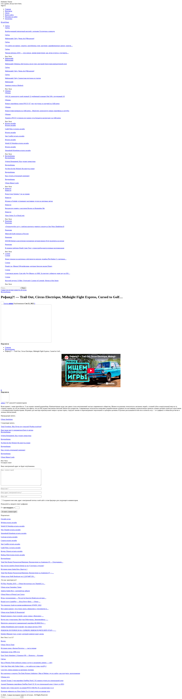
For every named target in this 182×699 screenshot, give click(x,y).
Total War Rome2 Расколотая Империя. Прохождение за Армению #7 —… (27, 573)
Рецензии (8, 221)
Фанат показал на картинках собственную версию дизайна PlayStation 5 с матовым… (35, 259)
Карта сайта (9, 15)
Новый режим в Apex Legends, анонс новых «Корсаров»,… (22, 616)
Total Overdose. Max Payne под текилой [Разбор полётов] (21, 426)
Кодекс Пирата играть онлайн (11, 551)
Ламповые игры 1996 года (10, 652)
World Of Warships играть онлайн (17, 143)
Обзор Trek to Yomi (7, 645)
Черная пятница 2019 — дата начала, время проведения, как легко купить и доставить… (37, 53)
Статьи (7, 253)
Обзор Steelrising (7, 419)
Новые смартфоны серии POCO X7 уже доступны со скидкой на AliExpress (32, 103)
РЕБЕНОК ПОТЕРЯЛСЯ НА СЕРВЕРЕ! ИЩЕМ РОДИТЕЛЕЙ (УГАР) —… (28, 630)
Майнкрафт (9, 58)
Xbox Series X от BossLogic (15, 215)
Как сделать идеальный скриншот (17, 176)
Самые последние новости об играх (14, 290)
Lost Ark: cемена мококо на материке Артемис (17, 670)
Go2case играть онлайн (9, 537)
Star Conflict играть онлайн (14, 136)
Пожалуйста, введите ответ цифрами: (14, 504)
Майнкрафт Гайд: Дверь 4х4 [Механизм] (19, 38)
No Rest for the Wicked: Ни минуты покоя (19, 169)
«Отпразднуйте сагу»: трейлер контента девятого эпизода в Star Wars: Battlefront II (34, 226)
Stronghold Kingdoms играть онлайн (18, 150)
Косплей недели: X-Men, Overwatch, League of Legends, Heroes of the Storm (31, 280)
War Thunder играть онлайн (11, 530)
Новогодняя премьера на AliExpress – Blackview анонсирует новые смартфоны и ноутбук (37, 111)
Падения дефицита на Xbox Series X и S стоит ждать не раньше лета (25, 691)
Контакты (8, 11)
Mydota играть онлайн (9, 522)
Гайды (7, 26)
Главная (8, 9)
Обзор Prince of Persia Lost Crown (13, 594)
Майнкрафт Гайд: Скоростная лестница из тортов (23, 78)
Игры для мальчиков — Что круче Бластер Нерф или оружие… (23, 598)
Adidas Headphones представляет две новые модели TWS (21, 627)
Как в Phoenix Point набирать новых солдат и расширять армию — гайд (26, 663)
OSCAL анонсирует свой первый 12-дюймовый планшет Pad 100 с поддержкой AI (35, 96)
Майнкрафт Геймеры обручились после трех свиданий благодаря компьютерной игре (36, 64)
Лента (7, 13)
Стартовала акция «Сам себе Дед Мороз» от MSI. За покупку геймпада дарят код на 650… (37, 273)
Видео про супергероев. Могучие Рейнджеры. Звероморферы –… (24, 619)
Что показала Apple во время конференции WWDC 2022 (21, 605)
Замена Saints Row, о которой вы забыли (15, 591)
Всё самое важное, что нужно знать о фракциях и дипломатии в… (25, 609)
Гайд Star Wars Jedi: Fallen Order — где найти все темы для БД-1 (23, 666)
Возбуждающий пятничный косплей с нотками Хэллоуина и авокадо (30, 31)
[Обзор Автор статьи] (5, 401)
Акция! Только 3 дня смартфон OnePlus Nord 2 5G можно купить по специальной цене (32, 680)
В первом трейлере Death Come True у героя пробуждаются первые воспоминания (34, 248)
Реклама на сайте (11, 17)
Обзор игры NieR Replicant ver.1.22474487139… (18, 576)
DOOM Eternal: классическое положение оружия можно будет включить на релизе (34, 241)
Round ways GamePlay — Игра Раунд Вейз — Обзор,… (20, 601)
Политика (8, 19)
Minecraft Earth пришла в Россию (17, 234)
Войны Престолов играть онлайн (13, 555)
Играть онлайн (10, 123)
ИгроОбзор (5, 22)
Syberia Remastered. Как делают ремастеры (20, 161)
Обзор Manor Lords (12, 183)
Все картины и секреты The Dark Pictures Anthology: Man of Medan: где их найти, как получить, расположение (40, 673)
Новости (8, 188)
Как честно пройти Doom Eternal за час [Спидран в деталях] (22, 566)
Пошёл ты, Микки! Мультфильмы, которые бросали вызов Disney (28, 266)
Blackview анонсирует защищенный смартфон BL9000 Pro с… (23, 623)
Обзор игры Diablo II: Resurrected (13, 612)
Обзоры (8, 91)
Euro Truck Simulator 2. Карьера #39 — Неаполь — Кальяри (22, 655)
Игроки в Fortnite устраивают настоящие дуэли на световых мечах (29, 201)
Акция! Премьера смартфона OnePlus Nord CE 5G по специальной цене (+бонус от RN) (32, 684)
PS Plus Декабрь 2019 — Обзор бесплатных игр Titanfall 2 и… (23, 584)
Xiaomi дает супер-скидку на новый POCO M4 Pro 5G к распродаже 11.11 (27, 688)
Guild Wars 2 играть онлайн (15, 129)
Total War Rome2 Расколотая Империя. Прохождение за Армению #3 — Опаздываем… (32, 562)
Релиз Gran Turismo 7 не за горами (17, 194)
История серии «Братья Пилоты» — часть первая (18, 648)
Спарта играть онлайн (9, 540)
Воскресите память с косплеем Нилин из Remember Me (25, 208)
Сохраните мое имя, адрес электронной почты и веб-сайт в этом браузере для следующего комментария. (40, 500)
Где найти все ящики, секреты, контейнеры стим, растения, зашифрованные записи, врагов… (39, 46)
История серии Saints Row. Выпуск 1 (14, 569)
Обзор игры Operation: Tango (11, 587)
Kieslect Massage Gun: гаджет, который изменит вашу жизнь (22, 634)
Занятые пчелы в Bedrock (14, 85)
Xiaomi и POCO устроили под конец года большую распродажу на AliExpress (33, 118)
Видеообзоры (10, 156)
